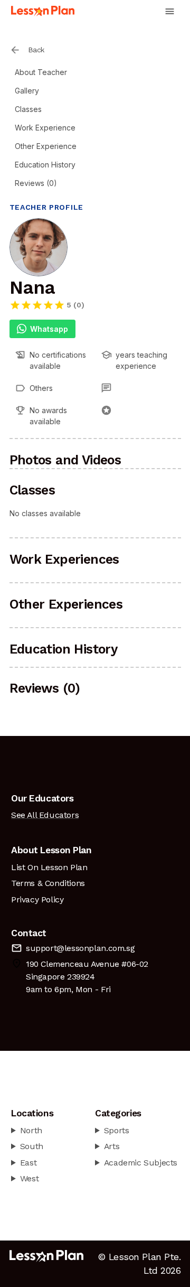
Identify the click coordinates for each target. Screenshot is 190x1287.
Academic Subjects (140, 1163)
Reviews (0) (36, 183)
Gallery (27, 90)
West (29, 1178)
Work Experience (45, 127)
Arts (111, 1146)
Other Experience (46, 146)
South (31, 1146)
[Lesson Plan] (42, 11)
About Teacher (41, 72)
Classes (28, 109)
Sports (116, 1130)
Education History (45, 164)
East (28, 1163)
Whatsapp (49, 328)
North (31, 1130)
